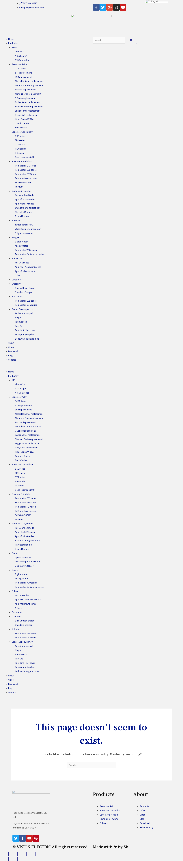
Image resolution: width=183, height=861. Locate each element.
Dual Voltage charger (25, 288)
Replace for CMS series (26, 304)
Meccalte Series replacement (29, 81)
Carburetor (17, 279)
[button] (45, 367)
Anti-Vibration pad (24, 313)
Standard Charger (23, 292)
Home (11, 39)
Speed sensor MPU (24, 224)
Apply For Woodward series (28, 266)
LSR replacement (23, 77)
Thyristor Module (23, 212)
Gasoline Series (22, 123)
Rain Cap (19, 326)
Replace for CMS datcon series (29, 254)
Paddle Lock (21, 321)
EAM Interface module (26, 178)
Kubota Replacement (25, 89)
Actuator (16, 296)
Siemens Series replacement (29, 106)
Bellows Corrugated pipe (27, 338)
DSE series (20, 136)
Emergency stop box (25, 334)
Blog (10, 355)
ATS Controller (22, 60)
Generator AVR (19, 64)
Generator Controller (22, 131)
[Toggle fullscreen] (13, 854)
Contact (12, 359)
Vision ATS (20, 51)
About (11, 342)
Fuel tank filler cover (25, 330)
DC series (19, 153)
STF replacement (23, 72)
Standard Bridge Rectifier (27, 207)
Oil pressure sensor (24, 233)
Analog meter (21, 245)
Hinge (18, 317)
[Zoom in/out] (4, 854)
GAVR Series (21, 68)
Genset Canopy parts (21, 309)
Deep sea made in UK (25, 157)
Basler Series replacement (27, 102)
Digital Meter (21, 241)
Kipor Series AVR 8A (24, 119)
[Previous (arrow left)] (4, 859)
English (154, 1)
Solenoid (16, 258)
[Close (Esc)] (31, 854)
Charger (15, 283)
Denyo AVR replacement (26, 115)
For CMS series (22, 262)
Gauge (15, 237)
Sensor (15, 220)
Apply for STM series (25, 199)
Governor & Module (21, 161)
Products (12, 43)
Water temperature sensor (28, 228)
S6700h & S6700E (23, 182)
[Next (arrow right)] (13, 859)
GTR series (20, 144)
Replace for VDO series (26, 250)
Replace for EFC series (25, 165)
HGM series (20, 148)
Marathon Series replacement (29, 85)
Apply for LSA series (24, 203)
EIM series (20, 140)
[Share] (22, 854)
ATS (13, 47)
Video (11, 347)
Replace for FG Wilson (25, 174)
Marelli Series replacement (28, 93)
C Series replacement (25, 98)
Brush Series (21, 127)
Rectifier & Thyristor (21, 191)
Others (18, 275)
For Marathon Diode (24, 195)
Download (13, 351)
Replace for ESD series (26, 169)
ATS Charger (21, 55)
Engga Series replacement (27, 110)
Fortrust (19, 186)
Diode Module (22, 216)
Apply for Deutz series (25, 271)
